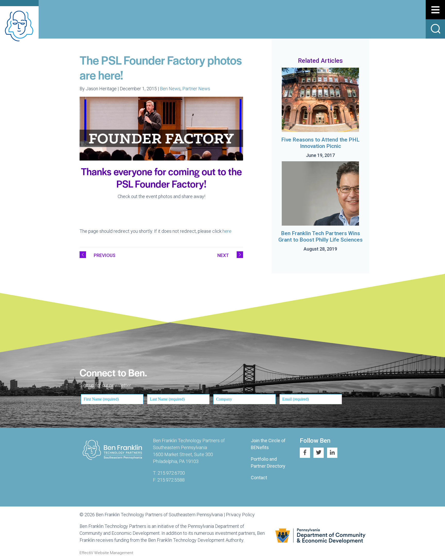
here (227, 231)
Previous (104, 255)
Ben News (170, 88)
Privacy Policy (240, 514)
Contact (259, 477)
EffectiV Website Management (106, 552)
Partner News (196, 88)
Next (223, 255)
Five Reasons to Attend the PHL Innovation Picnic (320, 143)
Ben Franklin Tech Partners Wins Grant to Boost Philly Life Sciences (320, 236)
